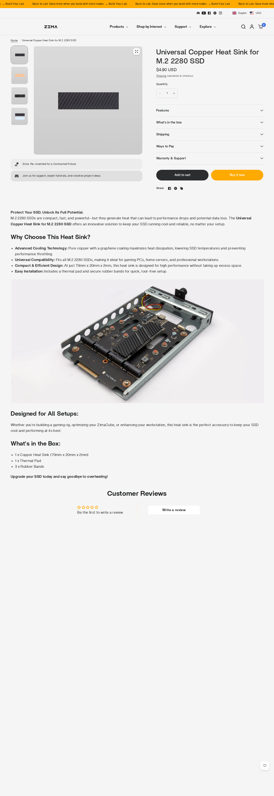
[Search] (243, 26)
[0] (259, 26)
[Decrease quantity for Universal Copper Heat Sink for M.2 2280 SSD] (159, 93)
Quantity (162, 84)
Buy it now (237, 175)
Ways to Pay (165, 146)
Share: (160, 188)
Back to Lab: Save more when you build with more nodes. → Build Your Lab (68, 4)
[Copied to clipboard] (181, 188)
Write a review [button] (174, 510)
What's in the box (169, 122)
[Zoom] (136, 51)
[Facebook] (209, 13)
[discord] (198, 13)
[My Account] (252, 26)
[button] (246, 13)
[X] (215, 13)
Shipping (161, 76)
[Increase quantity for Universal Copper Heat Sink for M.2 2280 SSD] (174, 93)
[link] (76, 164)
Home (14, 40)
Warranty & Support (171, 158)
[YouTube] (204, 13)
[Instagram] (220, 13)
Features (162, 110)
